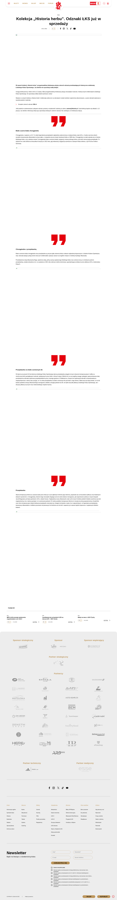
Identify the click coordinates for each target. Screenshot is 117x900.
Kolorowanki (99, 829)
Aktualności (24, 812)
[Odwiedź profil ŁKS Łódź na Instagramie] (53, 788)
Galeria (23, 822)
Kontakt (53, 835)
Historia (9, 816)
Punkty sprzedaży (40, 819)
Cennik (38, 809)
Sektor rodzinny (99, 819)
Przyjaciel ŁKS (69, 819)
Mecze (41, 3)
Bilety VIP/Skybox (70, 809)
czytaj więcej (55, 871)
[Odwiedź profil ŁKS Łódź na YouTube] (67, 788)
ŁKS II (52, 816)
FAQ (37, 816)
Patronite (98, 825)
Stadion (9, 822)
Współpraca (84, 819)
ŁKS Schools (54, 825)
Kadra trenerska (55, 812)
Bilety (16, 3)
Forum (50, 3)
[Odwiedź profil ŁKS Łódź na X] (58, 788)
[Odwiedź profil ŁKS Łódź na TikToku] (63, 788)
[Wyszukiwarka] (104, 3)
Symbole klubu (10, 812)
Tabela (23, 819)
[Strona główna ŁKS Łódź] (58, 6)
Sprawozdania (10, 825)
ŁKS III (52, 819)
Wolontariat (98, 822)
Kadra (23, 809)
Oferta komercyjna (70, 812)
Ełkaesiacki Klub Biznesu (72, 816)
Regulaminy (39, 822)
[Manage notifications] (113, 896)
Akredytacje (84, 816)
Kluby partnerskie (55, 832)
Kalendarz (9, 819)
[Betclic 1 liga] (95, 3)
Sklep (33, 3)
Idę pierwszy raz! (100, 809)
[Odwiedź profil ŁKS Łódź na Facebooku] (49, 788)
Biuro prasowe (84, 809)
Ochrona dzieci (10, 829)
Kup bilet (104, 896)
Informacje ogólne (11, 809)
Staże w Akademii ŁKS (56, 829)
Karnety (38, 812)
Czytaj (35, 622)
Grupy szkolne (99, 816)
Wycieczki (98, 812)
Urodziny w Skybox (70, 822)
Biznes (25, 3)
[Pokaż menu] (9, 3)
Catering (23, 825)
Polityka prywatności (29, 896)
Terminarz (24, 816)
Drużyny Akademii (55, 822)
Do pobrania (84, 812)
